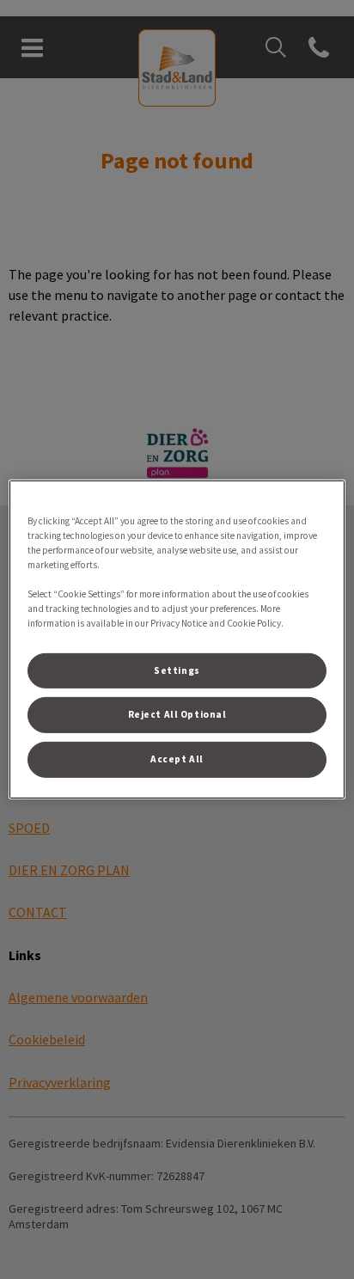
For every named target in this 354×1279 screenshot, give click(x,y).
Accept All (177, 759)
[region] (177, 639)
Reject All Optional (177, 714)
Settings (177, 670)
